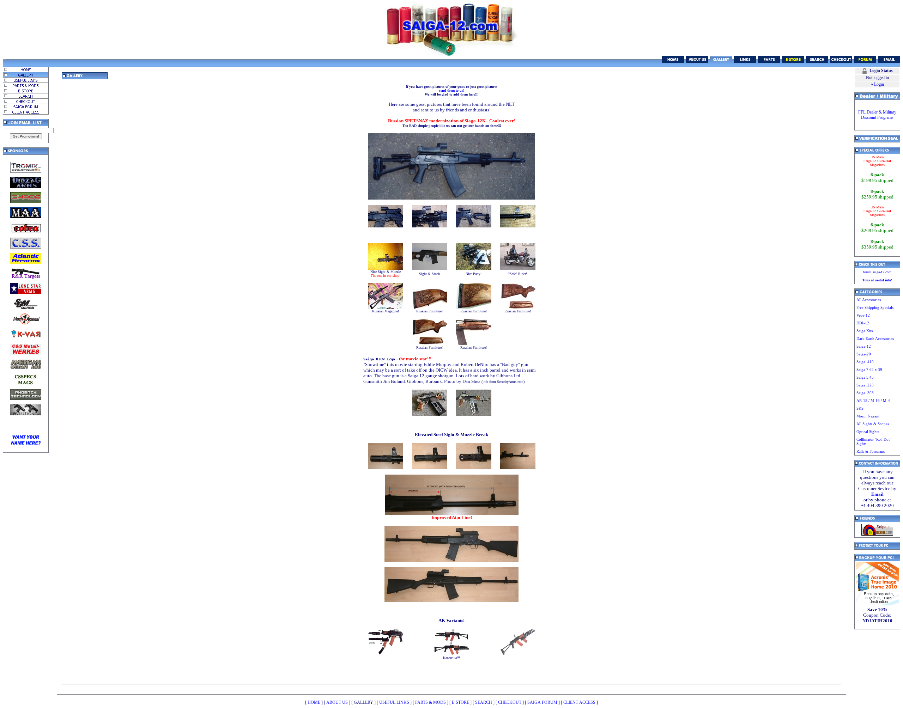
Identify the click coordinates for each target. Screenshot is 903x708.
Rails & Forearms (870, 451)
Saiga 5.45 (865, 377)
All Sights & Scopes (872, 424)
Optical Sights (867, 431)
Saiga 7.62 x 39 (869, 369)
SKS (859, 408)
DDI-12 (862, 323)
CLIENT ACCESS (579, 702)
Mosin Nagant (867, 416)
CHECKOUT (509, 702)
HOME (314, 702)
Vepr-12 (863, 315)
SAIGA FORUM (542, 702)
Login (879, 84)
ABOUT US (337, 702)
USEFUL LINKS (394, 702)
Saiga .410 (865, 362)
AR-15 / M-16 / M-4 (873, 400)
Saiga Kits (864, 331)
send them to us (451, 90)
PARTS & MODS (430, 702)
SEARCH (483, 702)
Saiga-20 (863, 354)
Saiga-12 (863, 346)
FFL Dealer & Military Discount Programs (877, 115)
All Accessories (868, 300)
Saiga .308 (865, 393)
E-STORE (460, 702)
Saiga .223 (865, 385)
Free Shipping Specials (874, 307)
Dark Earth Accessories (875, 338)
